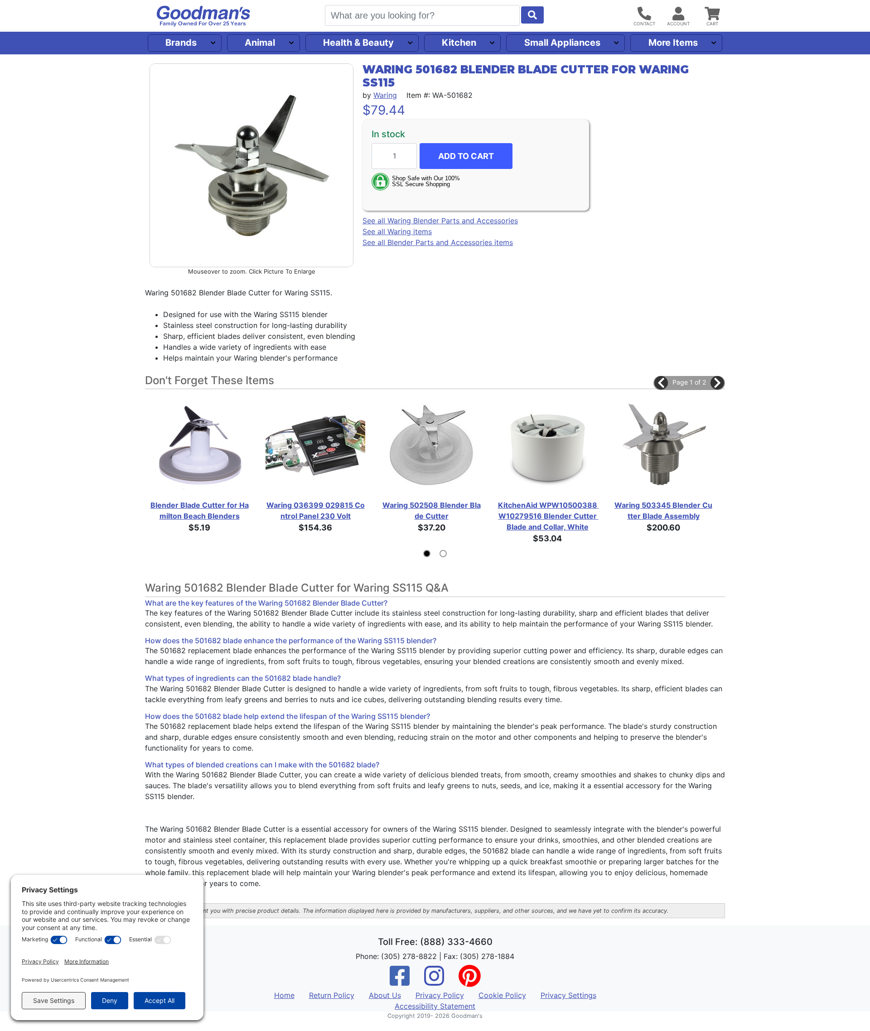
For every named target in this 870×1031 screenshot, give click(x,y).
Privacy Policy (440, 995)
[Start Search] (532, 15)
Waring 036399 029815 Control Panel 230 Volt (315, 510)
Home (284, 995)
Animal (260, 42)
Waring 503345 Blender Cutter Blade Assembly (663, 510)
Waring (385, 95)
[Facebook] (399, 981)
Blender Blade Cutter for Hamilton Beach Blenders (199, 510)
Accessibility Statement (435, 1006)
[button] (661, 383)
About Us (385, 995)
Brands (181, 42)
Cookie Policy (502, 995)
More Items (673, 42)
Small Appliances (562, 42)
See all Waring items (397, 231)
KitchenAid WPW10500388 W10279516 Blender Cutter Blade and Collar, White (547, 516)
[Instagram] (434, 981)
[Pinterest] (469, 981)
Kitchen (459, 42)
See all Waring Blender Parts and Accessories (440, 220)
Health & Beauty (358, 42)
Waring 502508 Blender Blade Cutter (431, 510)
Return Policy (331, 995)
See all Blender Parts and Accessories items (437, 242)
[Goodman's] (203, 16)
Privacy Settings (568, 995)
